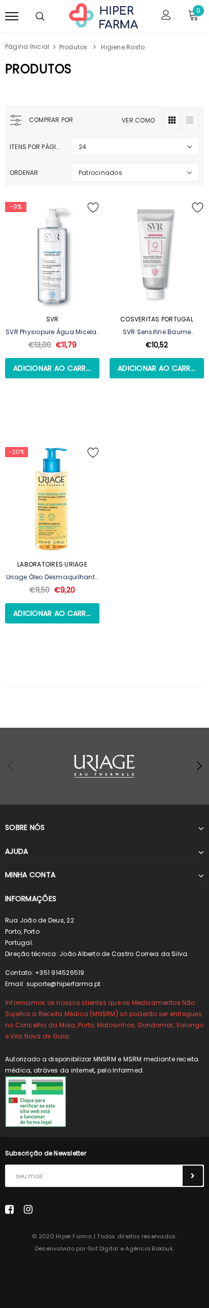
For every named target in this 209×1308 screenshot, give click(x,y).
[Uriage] (104, 766)
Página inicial (27, 46)
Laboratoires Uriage (52, 564)
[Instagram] (28, 1209)
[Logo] (103, 15)
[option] (104, 766)
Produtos (73, 47)
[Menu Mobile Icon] (11, 16)
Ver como (138, 120)
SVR (52, 319)
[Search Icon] (40, 16)
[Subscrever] (193, 1176)
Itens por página (36, 146)
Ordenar (24, 172)
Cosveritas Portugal (156, 319)
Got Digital (103, 1248)
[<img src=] (35, 1100)
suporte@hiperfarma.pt (63, 983)
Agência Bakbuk (148, 1248)
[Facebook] (9, 1209)
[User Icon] (166, 16)
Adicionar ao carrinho (56, 368)
